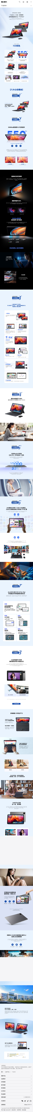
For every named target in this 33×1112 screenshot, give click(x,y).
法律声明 (19, 1110)
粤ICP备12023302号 (6, 1110)
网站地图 (24, 1110)
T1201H (3, 5)
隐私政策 (14, 1110)
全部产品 (7, 1072)
